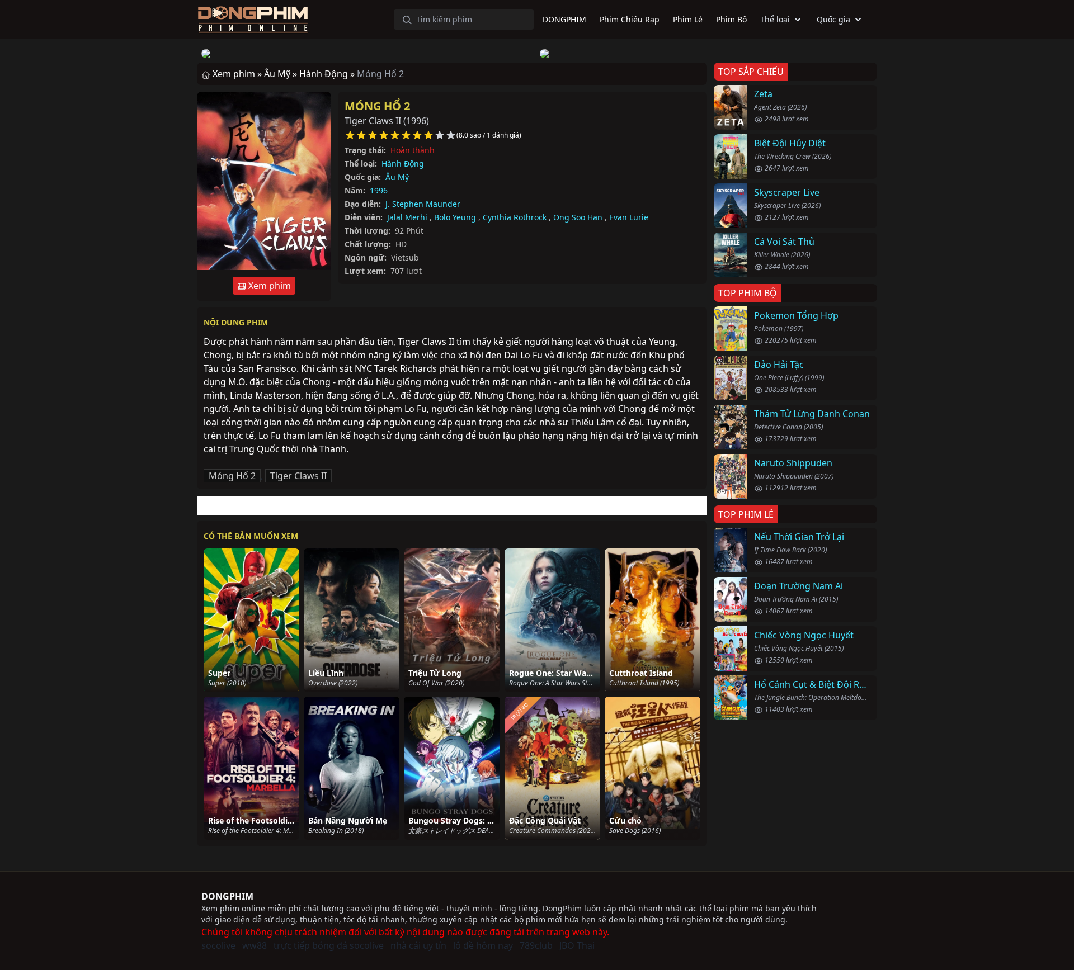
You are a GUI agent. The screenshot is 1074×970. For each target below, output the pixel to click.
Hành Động (402, 163)
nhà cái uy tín (418, 945)
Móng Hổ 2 (377, 105)
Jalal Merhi (407, 217)
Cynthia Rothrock (515, 217)
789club (536, 945)
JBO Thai (577, 945)
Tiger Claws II (298, 476)
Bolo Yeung (455, 217)
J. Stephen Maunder (422, 203)
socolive (218, 945)
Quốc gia (833, 19)
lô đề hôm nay (483, 945)
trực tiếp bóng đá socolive (329, 945)
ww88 (254, 945)
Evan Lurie (628, 217)
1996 (379, 190)
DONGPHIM (227, 896)
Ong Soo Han (577, 217)
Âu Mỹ (397, 177)
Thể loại (775, 19)
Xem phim (268, 286)
